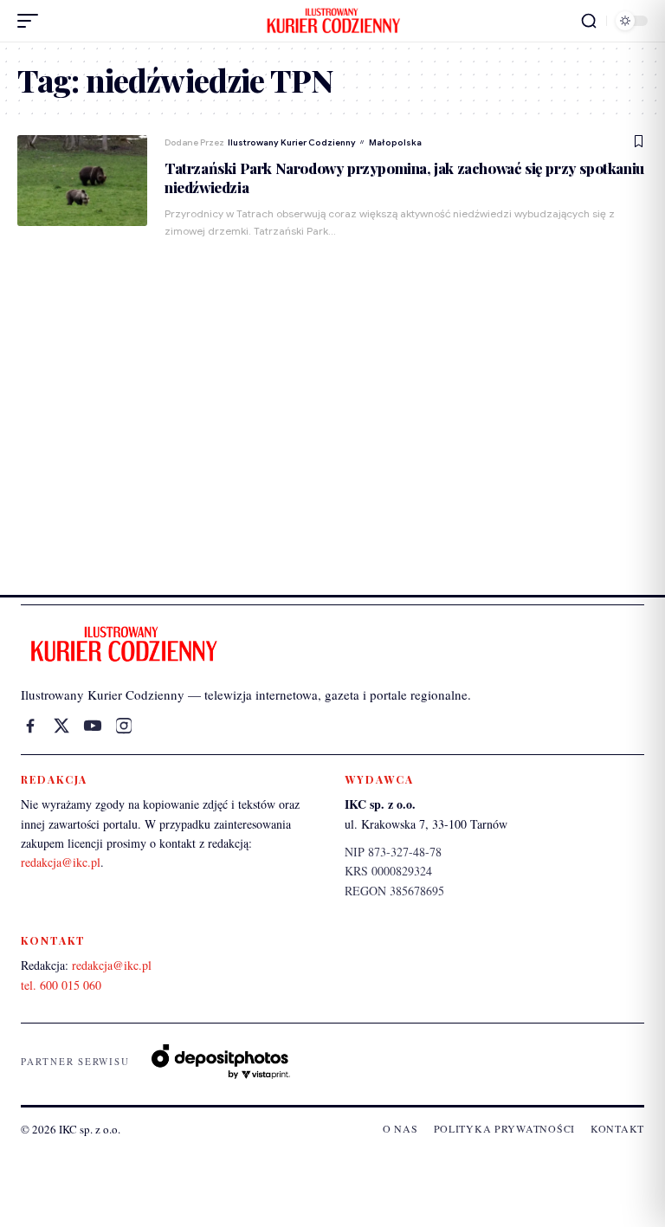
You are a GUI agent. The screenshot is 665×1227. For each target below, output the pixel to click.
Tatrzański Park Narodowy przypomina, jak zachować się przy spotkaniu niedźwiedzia (404, 177)
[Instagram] (123, 725)
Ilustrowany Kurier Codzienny (292, 142)
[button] (32, 21)
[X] (61, 725)
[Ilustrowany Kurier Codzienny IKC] (332, 20)
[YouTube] (92, 725)
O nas (400, 1128)
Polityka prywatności (504, 1128)
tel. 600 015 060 (61, 985)
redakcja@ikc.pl (60, 862)
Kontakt (617, 1128)
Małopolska (395, 142)
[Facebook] (30, 725)
